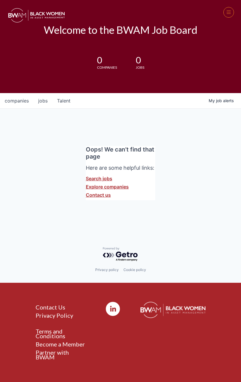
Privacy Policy (54, 315)
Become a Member (60, 344)
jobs (43, 101)
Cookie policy (134, 269)
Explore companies (107, 187)
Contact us (98, 195)
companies (17, 101)
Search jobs (99, 178)
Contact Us (50, 307)
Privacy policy (107, 269)
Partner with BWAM (52, 354)
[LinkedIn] (113, 309)
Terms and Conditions (50, 333)
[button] (228, 12)
